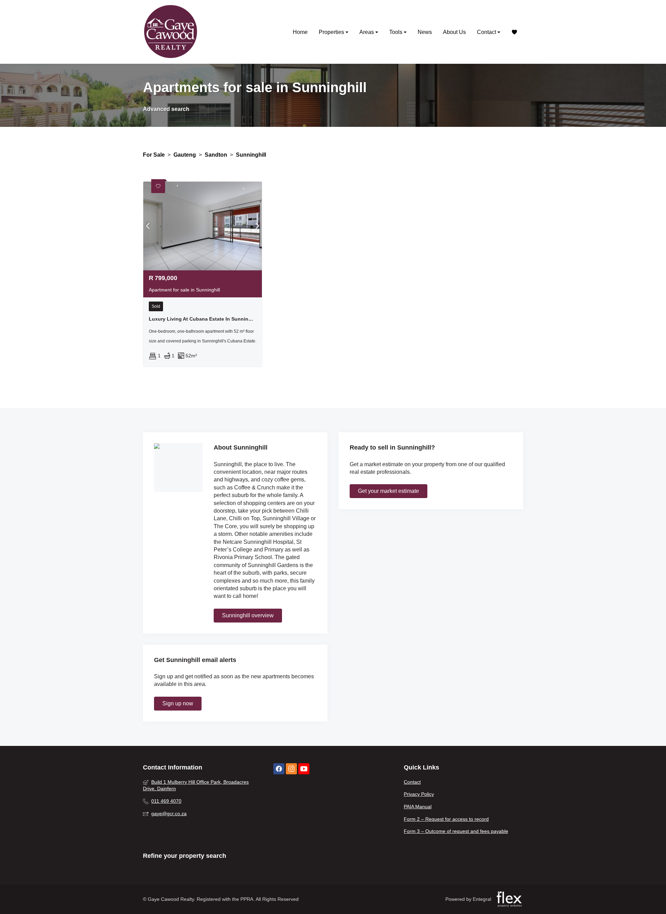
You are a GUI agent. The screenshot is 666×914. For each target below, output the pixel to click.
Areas (367, 32)
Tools (396, 32)
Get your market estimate (388, 491)
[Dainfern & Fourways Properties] (170, 32)
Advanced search (166, 109)
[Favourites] (514, 32)
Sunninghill (251, 155)
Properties (332, 32)
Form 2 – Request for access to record (446, 819)
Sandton (216, 155)
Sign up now (177, 703)
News (425, 32)
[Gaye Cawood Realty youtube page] (303, 769)
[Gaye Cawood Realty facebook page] (278, 769)
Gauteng (184, 155)
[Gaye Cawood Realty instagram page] (291, 769)
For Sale (154, 155)
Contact (487, 32)
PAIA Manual (418, 806)
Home (300, 32)
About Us (454, 32)
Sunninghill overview (248, 615)
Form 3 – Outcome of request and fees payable (456, 831)
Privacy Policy (419, 794)
